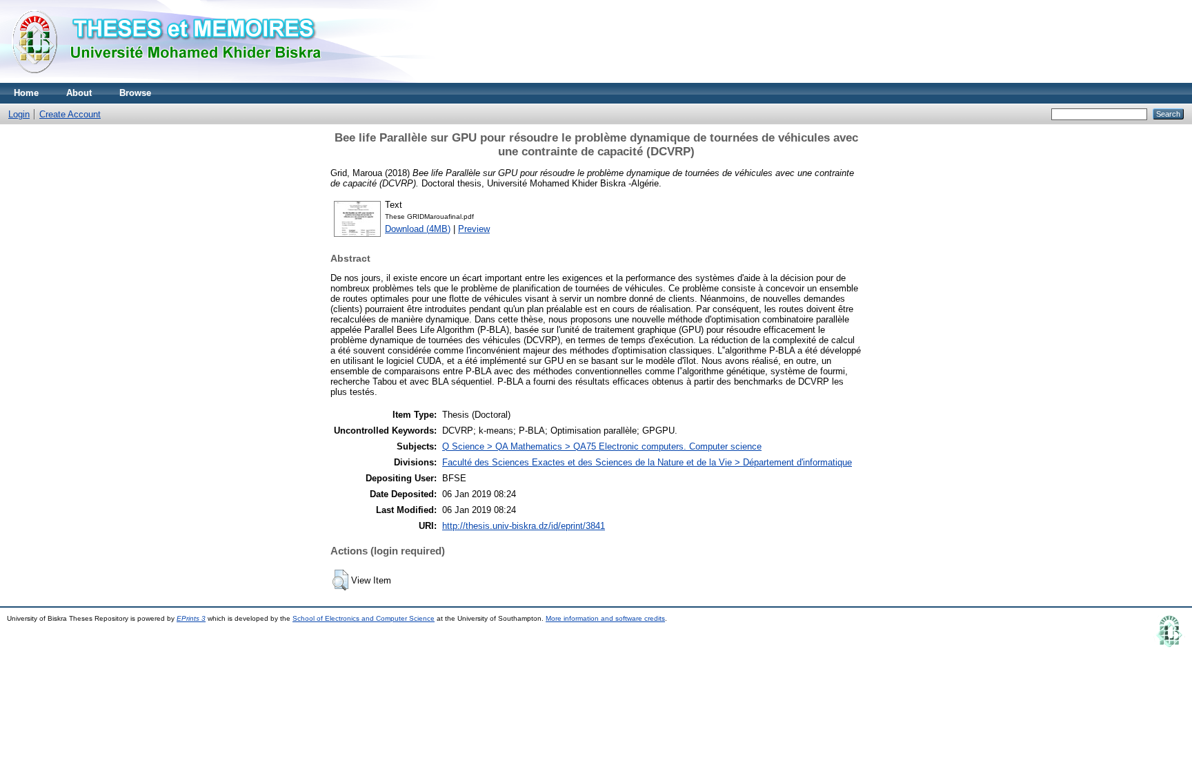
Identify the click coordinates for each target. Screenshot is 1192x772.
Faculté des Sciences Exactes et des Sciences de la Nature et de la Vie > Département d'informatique (647, 462)
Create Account (70, 114)
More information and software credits (605, 618)
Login (19, 114)
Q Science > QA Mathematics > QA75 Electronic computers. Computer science (602, 446)
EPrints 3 (191, 618)
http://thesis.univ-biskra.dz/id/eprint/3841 (523, 526)
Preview (474, 229)
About (79, 93)
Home (26, 93)
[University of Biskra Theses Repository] (172, 80)
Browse (135, 93)
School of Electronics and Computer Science (363, 618)
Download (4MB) (417, 229)
